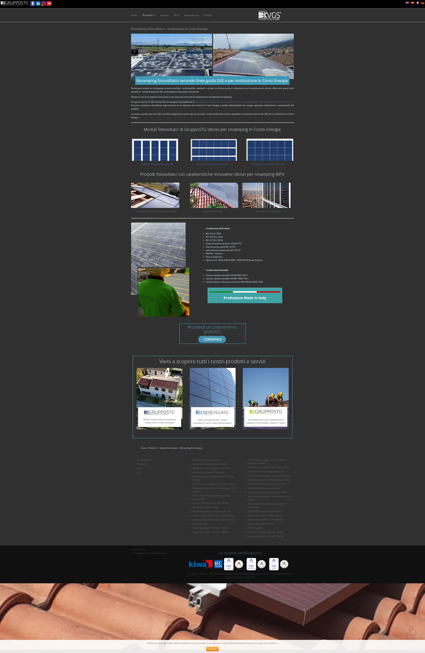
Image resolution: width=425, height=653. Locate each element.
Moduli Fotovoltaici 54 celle (206, 507)
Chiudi (212, 649)
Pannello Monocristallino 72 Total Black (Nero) (214, 484)
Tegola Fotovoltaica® (212, 211)
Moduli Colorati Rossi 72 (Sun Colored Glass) (269, 467)
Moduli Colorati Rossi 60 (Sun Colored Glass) (269, 480)
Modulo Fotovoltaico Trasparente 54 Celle (212, 511)
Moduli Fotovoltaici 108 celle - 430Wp (210, 528)
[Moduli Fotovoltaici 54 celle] (214, 149)
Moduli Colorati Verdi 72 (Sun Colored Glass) (213, 515)
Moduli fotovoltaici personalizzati (263, 488)
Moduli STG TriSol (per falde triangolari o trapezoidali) (212, 497)
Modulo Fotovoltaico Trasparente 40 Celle (267, 484)
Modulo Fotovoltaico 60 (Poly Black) (265, 515)
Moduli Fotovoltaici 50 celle (261, 524)
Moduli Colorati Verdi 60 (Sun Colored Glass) (213, 519)
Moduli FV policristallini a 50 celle (157, 164)
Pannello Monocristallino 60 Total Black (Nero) (269, 475)
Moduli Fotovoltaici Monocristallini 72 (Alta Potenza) (213, 478)
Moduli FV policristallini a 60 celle (268, 164)
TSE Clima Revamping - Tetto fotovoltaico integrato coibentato (267, 461)
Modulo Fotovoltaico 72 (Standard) (209, 472)
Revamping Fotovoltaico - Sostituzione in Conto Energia (169, 29)
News (139, 472)
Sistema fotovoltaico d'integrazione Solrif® (156, 211)
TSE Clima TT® (200, 524)
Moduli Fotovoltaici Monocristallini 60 (266, 471)
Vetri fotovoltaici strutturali (268, 211)
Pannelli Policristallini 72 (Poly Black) (265, 519)
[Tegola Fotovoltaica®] (214, 195)
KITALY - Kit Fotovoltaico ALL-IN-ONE (211, 503)
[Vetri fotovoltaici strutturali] (266, 195)
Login (139, 468)
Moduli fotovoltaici (169, 448)
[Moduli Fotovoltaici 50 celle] (155, 149)
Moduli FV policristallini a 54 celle (212, 164)
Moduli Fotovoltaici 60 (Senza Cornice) (211, 464)
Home (143, 448)
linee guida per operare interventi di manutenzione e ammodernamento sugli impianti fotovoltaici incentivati (244, 102)
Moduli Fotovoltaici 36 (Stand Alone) (265, 511)
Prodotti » (153, 448)
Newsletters (142, 464)
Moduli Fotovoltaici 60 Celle (206, 460)
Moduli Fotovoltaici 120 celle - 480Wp (210, 532)
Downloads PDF (144, 460)
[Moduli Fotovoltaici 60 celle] (269, 149)
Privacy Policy (139, 549)
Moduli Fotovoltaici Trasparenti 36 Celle (211, 468)
